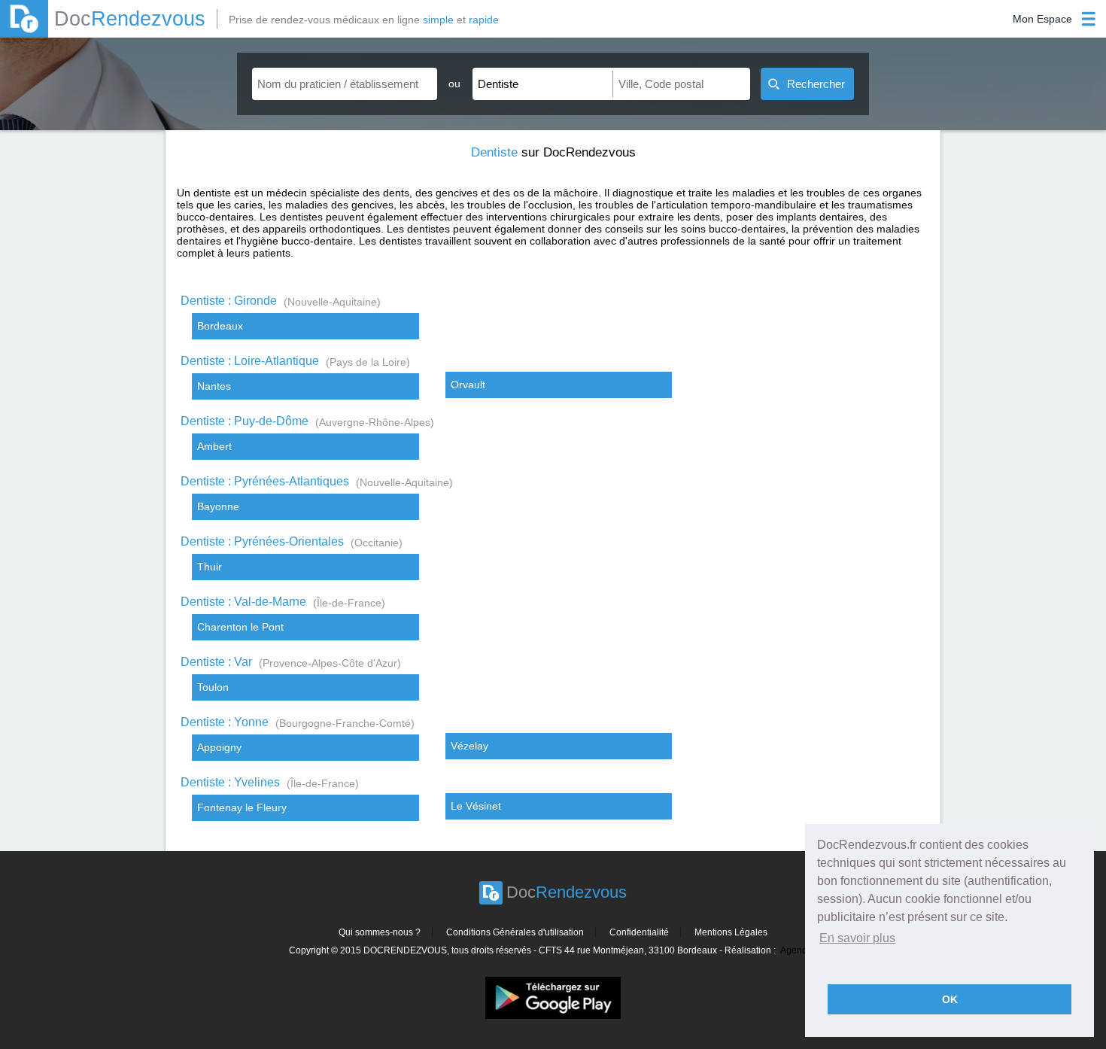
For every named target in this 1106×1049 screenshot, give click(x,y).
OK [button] (950, 999)
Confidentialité (639, 932)
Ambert (214, 446)
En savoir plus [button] (857, 938)
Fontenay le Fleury (242, 807)
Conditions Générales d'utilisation (515, 932)
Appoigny (219, 747)
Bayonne (218, 506)
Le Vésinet (476, 806)
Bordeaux (220, 326)
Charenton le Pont (240, 627)
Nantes (214, 386)
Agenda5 (799, 950)
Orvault (468, 385)
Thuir (209, 567)
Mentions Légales (730, 932)
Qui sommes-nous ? (380, 932)
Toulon (213, 687)
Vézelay (469, 746)
